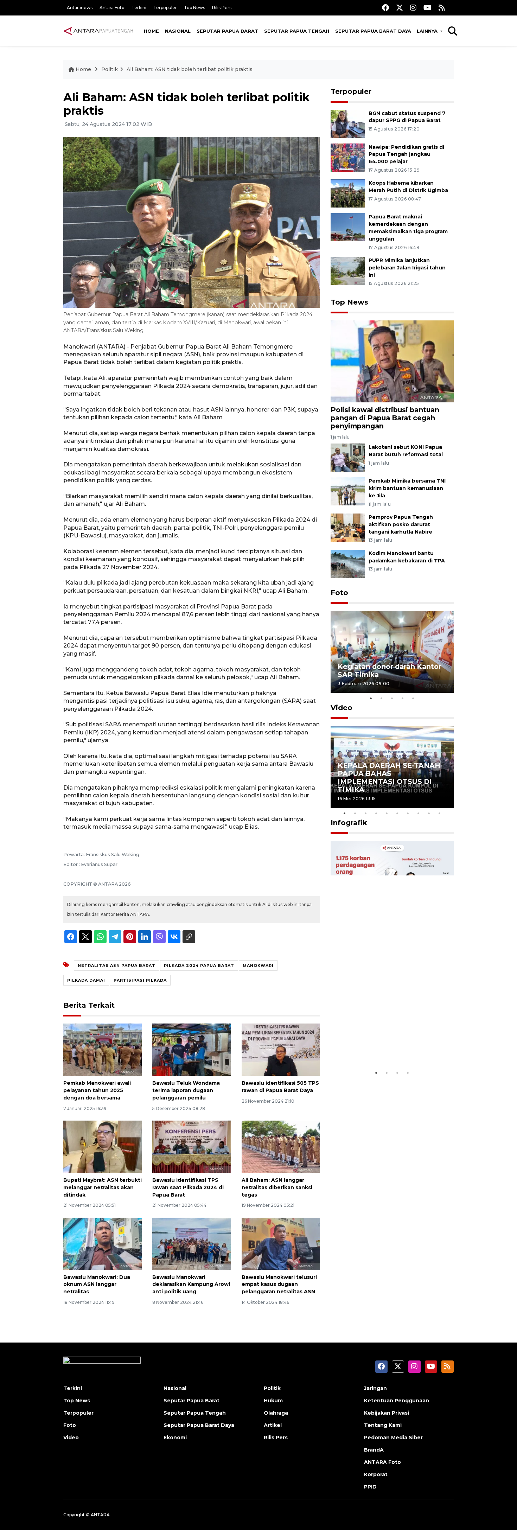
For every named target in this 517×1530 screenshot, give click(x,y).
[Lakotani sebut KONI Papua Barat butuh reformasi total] (348, 457)
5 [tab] (413, 698)
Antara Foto (112, 7)
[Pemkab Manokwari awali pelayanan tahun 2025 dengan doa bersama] (102, 1049)
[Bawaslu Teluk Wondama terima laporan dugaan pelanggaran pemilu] (191, 1049)
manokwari (258, 965)
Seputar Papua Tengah (296, 31)
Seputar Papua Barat (227, 31)
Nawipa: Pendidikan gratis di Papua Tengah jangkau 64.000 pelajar (406, 154)
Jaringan (375, 1388)
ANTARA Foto (382, 1462)
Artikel (273, 1425)
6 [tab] (397, 813)
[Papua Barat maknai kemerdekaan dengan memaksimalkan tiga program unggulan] (348, 227)
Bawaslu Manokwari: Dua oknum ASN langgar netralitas (96, 1284)
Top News (194, 7)
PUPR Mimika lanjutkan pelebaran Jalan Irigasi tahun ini (407, 267)
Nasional (178, 31)
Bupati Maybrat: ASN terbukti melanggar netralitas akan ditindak (102, 1187)
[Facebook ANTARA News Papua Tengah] (385, 7)
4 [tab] (402, 698)
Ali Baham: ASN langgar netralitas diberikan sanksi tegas (277, 1187)
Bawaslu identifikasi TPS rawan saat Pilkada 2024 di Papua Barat (188, 1187)
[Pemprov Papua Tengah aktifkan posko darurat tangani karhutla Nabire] (348, 527)
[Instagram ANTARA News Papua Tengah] (413, 7)
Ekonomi (175, 1437)
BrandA (374, 1450)
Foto (339, 592)
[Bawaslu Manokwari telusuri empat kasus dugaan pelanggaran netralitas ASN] (281, 1243)
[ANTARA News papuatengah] (98, 30)
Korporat (376, 1474)
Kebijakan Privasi (386, 1413)
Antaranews (79, 7)
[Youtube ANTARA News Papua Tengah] (427, 7)
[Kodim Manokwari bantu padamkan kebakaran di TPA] (348, 563)
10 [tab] (439, 813)
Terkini (139, 7)
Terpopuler (165, 7)
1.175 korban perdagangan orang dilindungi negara (384, 1044)
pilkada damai (86, 980)
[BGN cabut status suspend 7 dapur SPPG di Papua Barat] (348, 123)
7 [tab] (407, 813)
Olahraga (276, 1413)
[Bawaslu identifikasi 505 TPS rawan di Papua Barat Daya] (281, 1049)
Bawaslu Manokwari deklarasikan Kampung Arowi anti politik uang (191, 1284)
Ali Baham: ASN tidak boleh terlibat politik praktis (190, 69)
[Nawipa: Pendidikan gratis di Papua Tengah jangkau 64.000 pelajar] (348, 157)
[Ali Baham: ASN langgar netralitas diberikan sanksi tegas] (281, 1146)
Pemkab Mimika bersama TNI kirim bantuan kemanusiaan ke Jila (407, 488)
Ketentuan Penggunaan (396, 1400)
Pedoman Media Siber (393, 1437)
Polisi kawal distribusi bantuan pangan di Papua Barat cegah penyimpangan (385, 418)
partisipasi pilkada (140, 980)
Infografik (349, 822)
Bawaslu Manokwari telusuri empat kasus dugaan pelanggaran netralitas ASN (279, 1284)
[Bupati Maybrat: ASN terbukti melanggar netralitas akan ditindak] (102, 1146)
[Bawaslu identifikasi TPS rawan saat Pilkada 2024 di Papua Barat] (191, 1146)
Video (341, 707)
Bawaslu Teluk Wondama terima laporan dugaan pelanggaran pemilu (186, 1090)
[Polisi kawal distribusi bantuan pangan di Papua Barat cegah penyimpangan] (392, 360)
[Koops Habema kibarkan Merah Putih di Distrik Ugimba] (348, 193)
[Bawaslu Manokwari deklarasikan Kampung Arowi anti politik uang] (191, 1243)
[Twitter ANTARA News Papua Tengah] (399, 7)
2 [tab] (381, 698)
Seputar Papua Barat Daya (373, 31)
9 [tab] (429, 813)
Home (151, 31)
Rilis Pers (221, 7)
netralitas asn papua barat (116, 965)
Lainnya (428, 31)
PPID (370, 1487)
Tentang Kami (383, 1425)
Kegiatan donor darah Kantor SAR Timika (389, 670)
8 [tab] (418, 813)
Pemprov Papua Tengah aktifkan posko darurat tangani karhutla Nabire (401, 524)
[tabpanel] (392, 652)
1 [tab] (371, 698)
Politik (109, 69)
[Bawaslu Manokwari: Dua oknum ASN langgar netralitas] (102, 1243)
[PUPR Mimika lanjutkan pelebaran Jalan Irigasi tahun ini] (348, 270)
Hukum (273, 1400)
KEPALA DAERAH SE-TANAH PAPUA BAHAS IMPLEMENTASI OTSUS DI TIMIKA (389, 777)
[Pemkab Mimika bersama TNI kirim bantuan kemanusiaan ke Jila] (348, 490)
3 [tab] (392, 698)
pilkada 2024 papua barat (199, 965)
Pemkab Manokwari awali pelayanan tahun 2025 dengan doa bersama (97, 1090)
